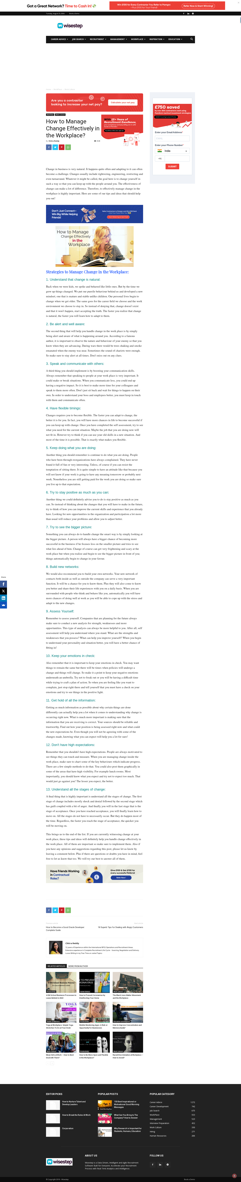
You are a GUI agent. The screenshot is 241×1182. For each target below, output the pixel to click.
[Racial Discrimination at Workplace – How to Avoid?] (128, 1042)
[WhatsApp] (68, 147)
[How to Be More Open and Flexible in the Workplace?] (94, 1042)
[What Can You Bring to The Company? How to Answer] (105, 1118)
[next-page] (52, 1063)
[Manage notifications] (234, 1176)
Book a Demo (74, 13)
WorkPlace (137, 39)
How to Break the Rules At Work (76, 1115)
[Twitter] (55, 147)
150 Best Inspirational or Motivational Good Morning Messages (126, 1104)
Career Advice (58, 39)
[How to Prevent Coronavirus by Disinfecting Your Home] (94, 982)
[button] (191, 39)
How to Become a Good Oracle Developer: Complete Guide (65, 928)
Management (117, 39)
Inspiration (156, 39)
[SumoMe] (3, 605)
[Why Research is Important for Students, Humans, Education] (105, 1132)
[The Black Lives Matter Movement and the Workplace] (128, 982)
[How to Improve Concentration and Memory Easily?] (128, 1012)
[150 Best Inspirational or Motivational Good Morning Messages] (105, 1105)
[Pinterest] (61, 147)
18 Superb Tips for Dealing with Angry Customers (120, 927)
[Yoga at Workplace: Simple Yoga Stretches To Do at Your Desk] (61, 1012)
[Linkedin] (188, 13)
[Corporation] (53, 1132)
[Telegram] (193, 13)
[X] (3, 591)
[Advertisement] (144, 25)
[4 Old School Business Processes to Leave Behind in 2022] (61, 982)
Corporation (67, 1128)
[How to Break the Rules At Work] (53, 1118)
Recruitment (97, 39)
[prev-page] (48, 1063)
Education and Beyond (122, 1021)
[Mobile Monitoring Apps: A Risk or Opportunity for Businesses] (94, 1012)
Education (174, 39)
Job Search (78, 39)
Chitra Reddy (54, 141)
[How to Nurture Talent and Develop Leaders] (53, 1105)
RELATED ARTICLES (56, 966)
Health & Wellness (53, 1021)
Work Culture (60, 115)
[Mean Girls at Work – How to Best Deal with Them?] (61, 1042)
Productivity (51, 992)
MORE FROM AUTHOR (78, 966)
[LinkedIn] (3, 598)
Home (48, 89)
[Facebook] (184, 13)
